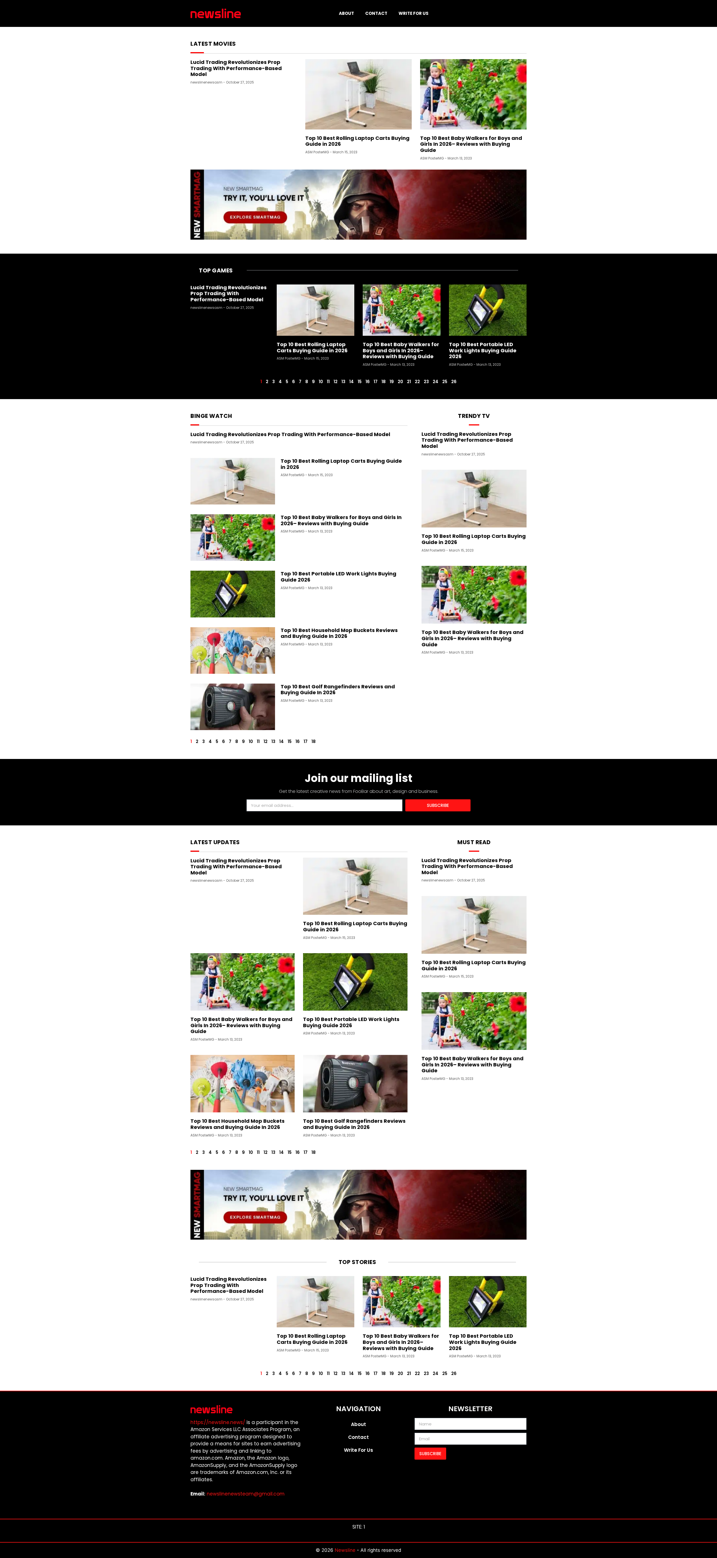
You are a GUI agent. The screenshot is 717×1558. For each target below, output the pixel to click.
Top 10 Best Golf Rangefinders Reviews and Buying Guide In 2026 (338, 689)
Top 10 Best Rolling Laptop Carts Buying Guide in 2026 (357, 141)
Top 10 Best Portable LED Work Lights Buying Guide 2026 (482, 350)
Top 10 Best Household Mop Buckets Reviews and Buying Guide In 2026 (339, 633)
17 (376, 382)
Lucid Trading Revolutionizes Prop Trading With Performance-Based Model (236, 68)
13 (343, 382)
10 (321, 382)
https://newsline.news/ (217, 1422)
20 (400, 382)
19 (392, 382)
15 (360, 382)
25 (444, 382)
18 (383, 382)
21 (409, 382)
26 (454, 382)
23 (426, 382)
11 (328, 382)
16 (368, 382)
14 (351, 382)
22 (417, 382)
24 (435, 382)
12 (335, 382)
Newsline (346, 1550)
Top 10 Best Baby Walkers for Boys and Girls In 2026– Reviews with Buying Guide (471, 144)
